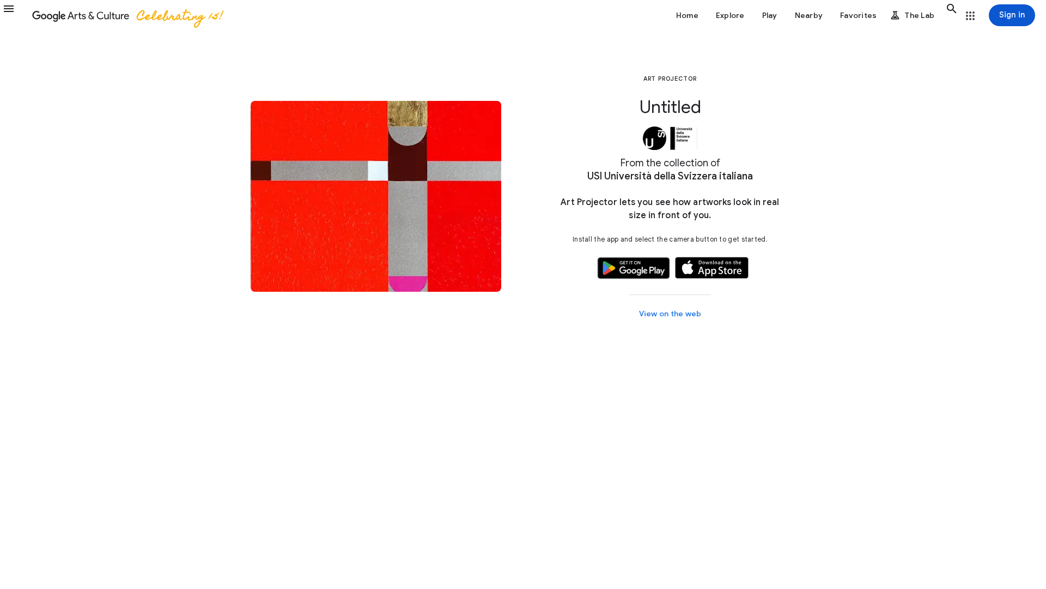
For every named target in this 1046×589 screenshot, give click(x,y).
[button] (15, 15)
